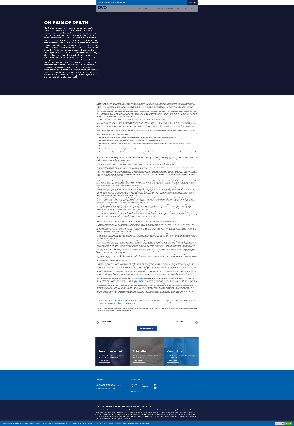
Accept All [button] (288, 423)
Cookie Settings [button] (280, 423)
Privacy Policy (134, 407)
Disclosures (144, 407)
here (100, 189)
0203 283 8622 (121, 2)
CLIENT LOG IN (146, 389)
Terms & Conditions (121, 407)
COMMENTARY (135, 391)
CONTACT (145, 387)
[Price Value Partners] (102, 8)
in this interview (138, 279)
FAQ (143, 384)
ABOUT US (134, 384)
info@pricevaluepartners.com (107, 2)
